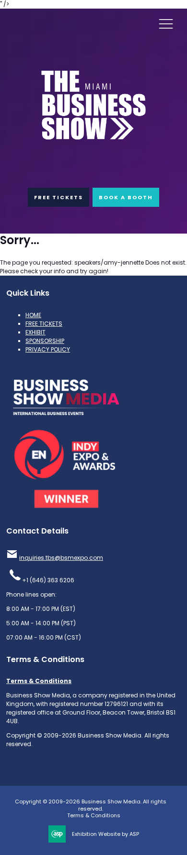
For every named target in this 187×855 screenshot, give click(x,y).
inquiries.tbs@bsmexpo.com (61, 558)
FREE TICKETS (58, 197)
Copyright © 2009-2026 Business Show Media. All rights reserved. (90, 805)
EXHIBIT (35, 332)
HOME (33, 315)
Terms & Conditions (38, 681)
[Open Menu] (166, 23)
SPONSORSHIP (44, 341)
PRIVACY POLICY (47, 349)
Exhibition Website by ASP (105, 834)
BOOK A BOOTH (126, 197)
